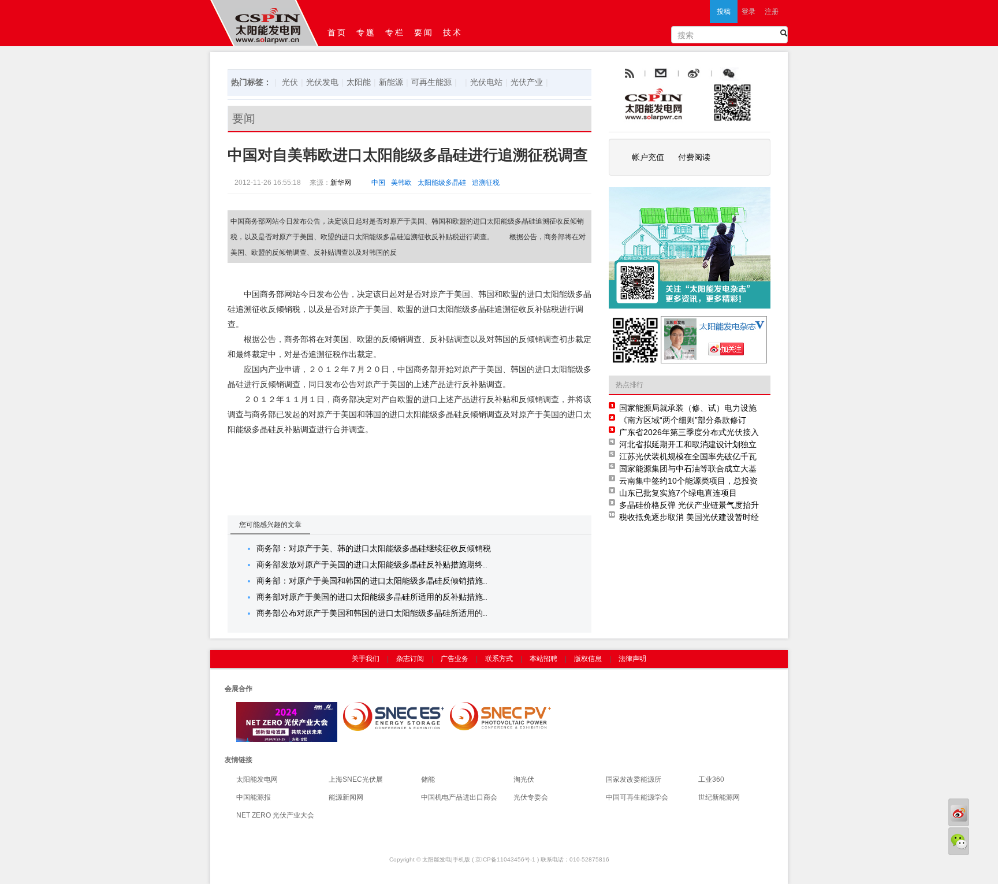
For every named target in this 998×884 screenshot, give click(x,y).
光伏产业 (527, 82)
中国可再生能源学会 (637, 797)
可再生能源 (431, 82)
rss (628, 74)
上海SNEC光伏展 (356, 779)
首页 (337, 32)
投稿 (724, 12)
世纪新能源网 (719, 797)
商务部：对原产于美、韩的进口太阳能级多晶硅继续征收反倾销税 (373, 548)
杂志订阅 (410, 659)
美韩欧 (401, 183)
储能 (428, 779)
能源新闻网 (346, 797)
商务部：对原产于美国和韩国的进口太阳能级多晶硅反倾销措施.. (371, 580)
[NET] (286, 722)
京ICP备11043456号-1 (505, 859)
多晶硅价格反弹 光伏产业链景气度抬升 (689, 505)
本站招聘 (543, 659)
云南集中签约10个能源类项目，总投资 (688, 480)
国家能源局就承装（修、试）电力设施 (688, 408)
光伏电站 (486, 82)
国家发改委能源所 (633, 779)
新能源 (391, 82)
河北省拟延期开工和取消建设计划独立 (688, 444)
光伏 (290, 82)
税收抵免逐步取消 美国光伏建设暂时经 (689, 517)
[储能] (393, 716)
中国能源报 (253, 797)
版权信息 (588, 659)
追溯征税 (486, 183)
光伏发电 (322, 82)
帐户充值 (648, 157)
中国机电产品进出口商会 (459, 797)
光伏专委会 (530, 797)
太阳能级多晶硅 (442, 183)
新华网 (340, 183)
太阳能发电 (436, 859)
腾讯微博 (754, 74)
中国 (378, 183)
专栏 (395, 32)
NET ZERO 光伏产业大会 (275, 815)
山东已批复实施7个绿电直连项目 (678, 492)
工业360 (711, 779)
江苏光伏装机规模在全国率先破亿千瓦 (688, 456)
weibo (720, 74)
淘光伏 (523, 779)
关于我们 (365, 659)
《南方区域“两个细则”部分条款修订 (682, 420)
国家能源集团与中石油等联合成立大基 (688, 468)
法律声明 (632, 659)
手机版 (461, 859)
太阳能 (359, 82)
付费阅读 (694, 157)
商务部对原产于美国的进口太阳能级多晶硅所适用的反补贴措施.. (371, 596)
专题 (366, 32)
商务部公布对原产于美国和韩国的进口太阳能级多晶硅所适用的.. (371, 613)
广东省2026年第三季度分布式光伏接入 (689, 432)
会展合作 (238, 689)
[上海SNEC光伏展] (500, 716)
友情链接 (238, 760)
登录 (748, 12)
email (689, 74)
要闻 (424, 32)
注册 (772, 12)
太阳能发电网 (257, 779)
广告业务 (454, 659)
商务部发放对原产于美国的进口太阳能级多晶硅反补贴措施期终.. (371, 564)
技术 (453, 32)
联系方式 (499, 659)
